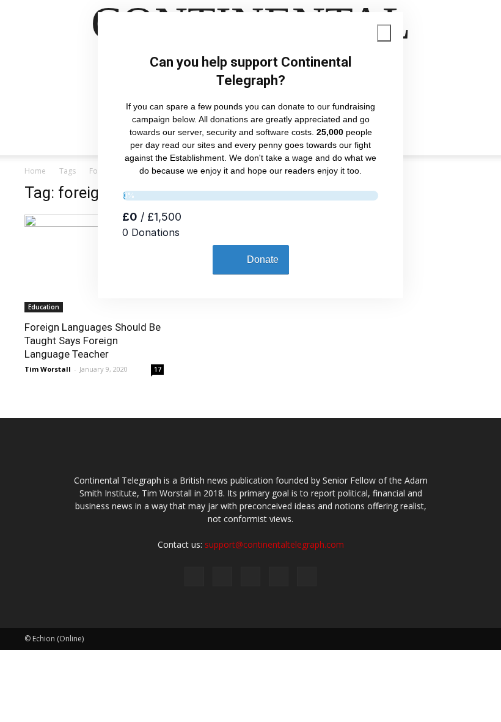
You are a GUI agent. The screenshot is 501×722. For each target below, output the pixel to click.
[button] (462, 131)
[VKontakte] (278, 576)
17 (157, 369)
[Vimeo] (250, 576)
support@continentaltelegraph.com (274, 544)
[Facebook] (194, 576)
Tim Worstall (47, 369)
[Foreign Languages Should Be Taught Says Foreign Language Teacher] (94, 263)
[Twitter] (222, 576)
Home (35, 171)
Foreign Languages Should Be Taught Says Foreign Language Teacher (92, 340)
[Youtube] (306, 576)
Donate (263, 259)
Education (43, 307)
